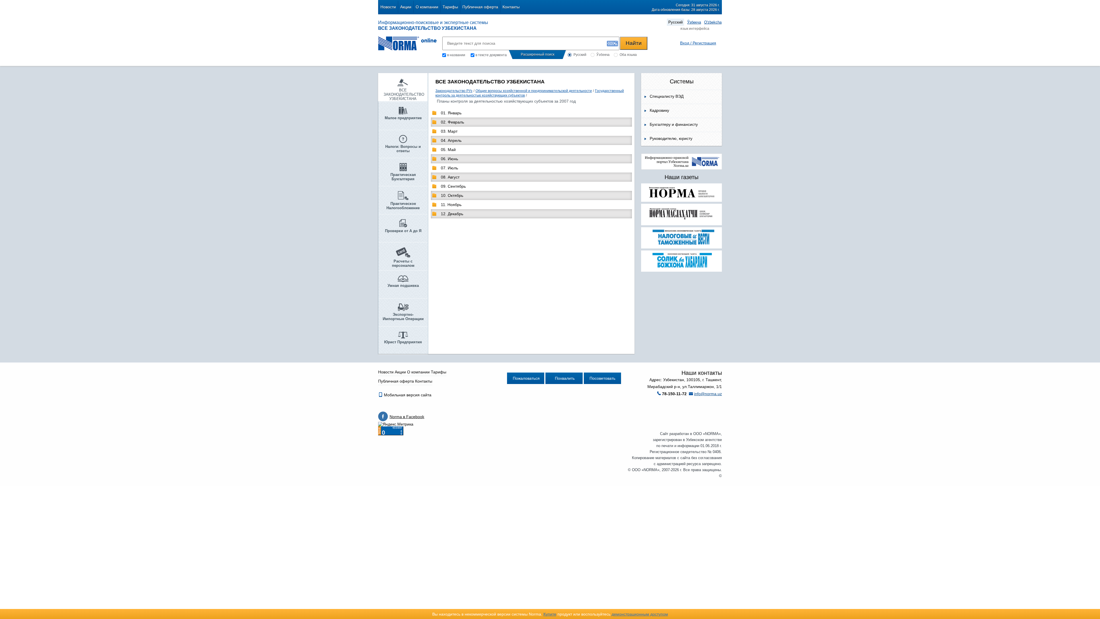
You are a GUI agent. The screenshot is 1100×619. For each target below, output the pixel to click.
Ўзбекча (694, 22)
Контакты (511, 7)
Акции (405, 7)
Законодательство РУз (453, 91)
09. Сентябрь (453, 186)
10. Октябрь (452, 195)
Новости (388, 7)
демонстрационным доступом (640, 614)
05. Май (448, 149)
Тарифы (450, 7)
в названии (456, 55)
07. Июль (449, 168)
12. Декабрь (452, 213)
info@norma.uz (708, 393)
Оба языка (628, 55)
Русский (675, 22)
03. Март (449, 131)
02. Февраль (452, 122)
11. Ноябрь (451, 204)
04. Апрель (451, 140)
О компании (427, 7)
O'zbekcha (713, 22)
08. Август (450, 177)
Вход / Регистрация (698, 43)
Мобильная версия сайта (407, 395)
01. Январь (451, 113)
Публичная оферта (480, 7)
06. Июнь (449, 158)
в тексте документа (491, 55)
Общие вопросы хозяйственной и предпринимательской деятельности (534, 91)
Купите (549, 614)
